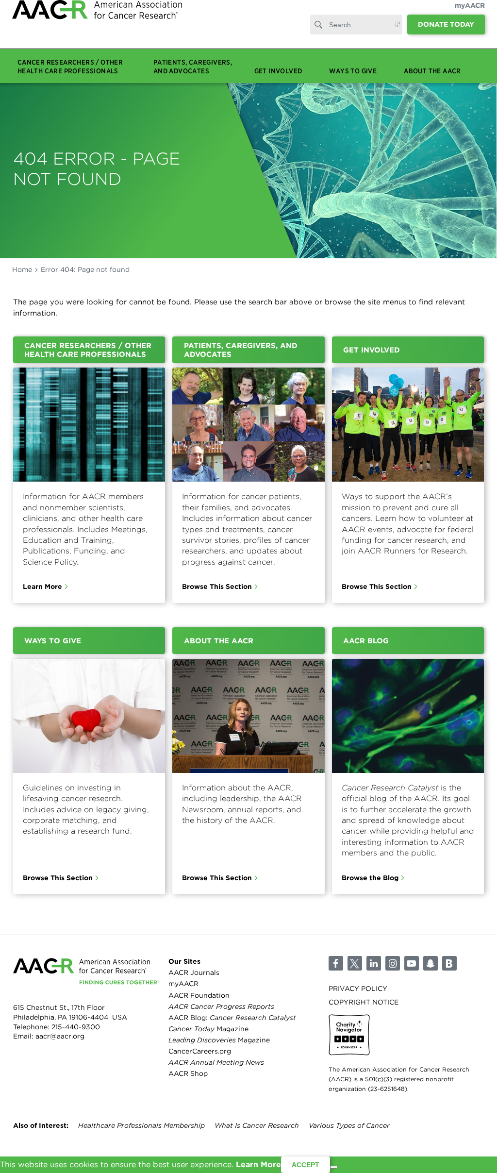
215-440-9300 (75, 1027)
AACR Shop (188, 1073)
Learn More (42, 586)
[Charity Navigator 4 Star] (349, 1035)
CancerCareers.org (199, 1051)
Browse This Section (217, 586)
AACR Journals (193, 972)
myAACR (470, 15)
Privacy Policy (358, 988)
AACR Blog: (232, 1018)
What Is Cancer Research (257, 1125)
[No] (334, 1167)
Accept (305, 1165)
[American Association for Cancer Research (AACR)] (97, 30)
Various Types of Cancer (349, 1125)
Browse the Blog (370, 878)
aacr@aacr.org (59, 1036)
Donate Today (446, 34)
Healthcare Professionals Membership (141, 1125)
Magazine (208, 1029)
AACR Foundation (199, 995)
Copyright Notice (363, 1002)
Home (22, 269)
